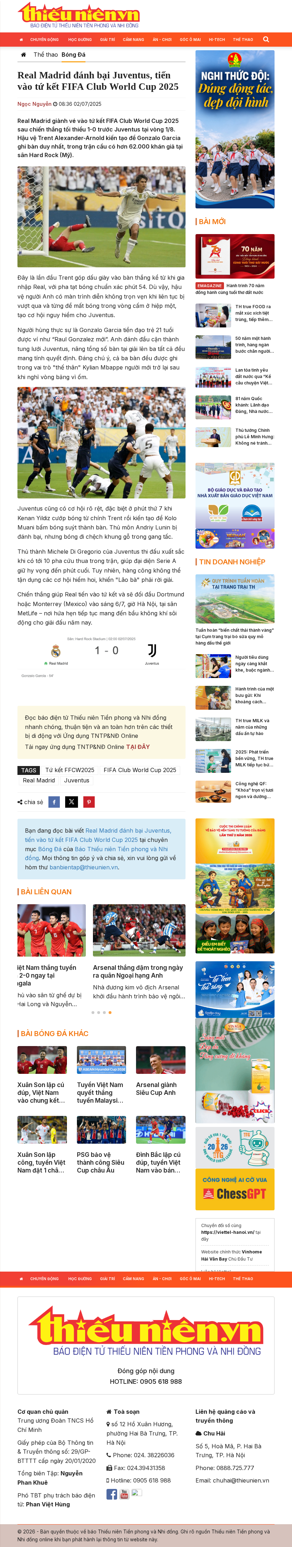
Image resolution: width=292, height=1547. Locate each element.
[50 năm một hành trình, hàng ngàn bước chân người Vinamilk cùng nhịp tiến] (213, 346)
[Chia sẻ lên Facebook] (54, 802)
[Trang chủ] (23, 54)
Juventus (76, 780)
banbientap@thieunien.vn (83, 867)
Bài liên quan (46, 892)
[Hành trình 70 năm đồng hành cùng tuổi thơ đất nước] (235, 255)
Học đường (80, 39)
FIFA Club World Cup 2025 (140, 770)
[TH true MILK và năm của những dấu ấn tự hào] (213, 728)
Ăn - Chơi (162, 39)
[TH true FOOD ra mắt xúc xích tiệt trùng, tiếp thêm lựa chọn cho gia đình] (213, 315)
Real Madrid (39, 780)
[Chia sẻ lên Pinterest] (89, 802)
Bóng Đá (73, 54)
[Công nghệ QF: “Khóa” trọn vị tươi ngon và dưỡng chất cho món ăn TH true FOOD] (213, 791)
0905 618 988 (161, 1381)
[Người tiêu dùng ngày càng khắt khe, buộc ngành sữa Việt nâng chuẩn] (213, 665)
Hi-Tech (217, 39)
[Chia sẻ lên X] (71, 802)
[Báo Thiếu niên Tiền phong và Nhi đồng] (78, 15)
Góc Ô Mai (190, 39)
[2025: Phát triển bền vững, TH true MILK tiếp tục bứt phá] (213, 760)
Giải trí (107, 39)
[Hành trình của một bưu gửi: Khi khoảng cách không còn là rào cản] (213, 697)
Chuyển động (44, 39)
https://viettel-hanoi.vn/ (228, 1232)
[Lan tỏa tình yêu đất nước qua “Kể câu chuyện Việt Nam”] (213, 376)
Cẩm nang (133, 39)
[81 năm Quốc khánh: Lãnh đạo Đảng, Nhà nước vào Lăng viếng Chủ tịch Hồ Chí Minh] (213, 406)
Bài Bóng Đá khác (55, 1033)
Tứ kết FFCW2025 (69, 770)
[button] (266, 39)
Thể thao (243, 39)
